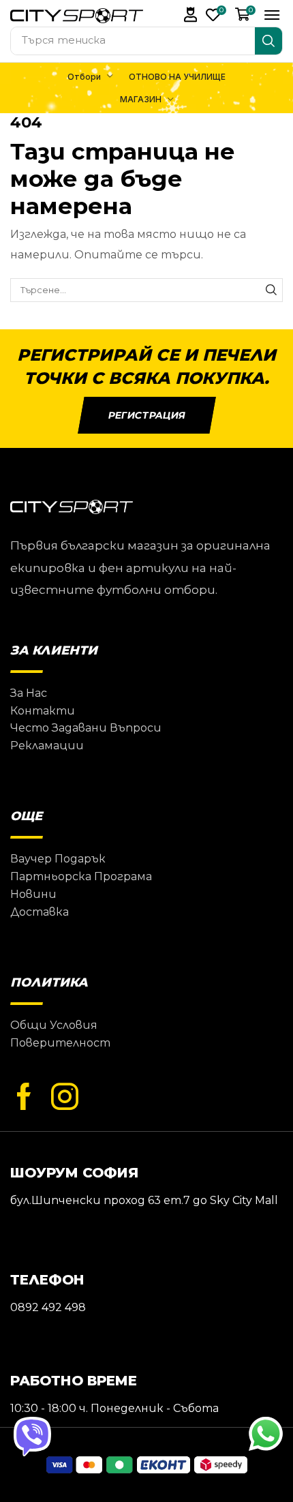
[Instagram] (64, 1097)
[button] (191, 14)
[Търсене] (268, 41)
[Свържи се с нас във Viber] (32, 1435)
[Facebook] (23, 1097)
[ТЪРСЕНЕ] (271, 289)
